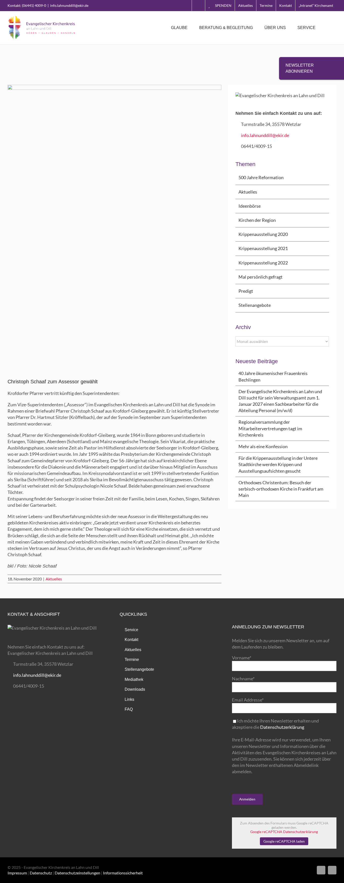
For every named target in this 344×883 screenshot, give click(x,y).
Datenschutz (41, 872)
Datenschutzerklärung (282, 727)
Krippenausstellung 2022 (263, 262)
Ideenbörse (249, 206)
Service (131, 630)
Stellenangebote (254, 305)
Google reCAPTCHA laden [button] (284, 841)
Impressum (17, 872)
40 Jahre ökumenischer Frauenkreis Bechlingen (272, 376)
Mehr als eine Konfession (263, 446)
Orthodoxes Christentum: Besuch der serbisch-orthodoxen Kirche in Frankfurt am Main (280, 489)
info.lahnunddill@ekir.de (69, 5)
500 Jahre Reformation (261, 177)
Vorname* (241, 657)
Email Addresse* (248, 700)
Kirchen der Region (257, 220)
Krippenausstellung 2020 (263, 234)
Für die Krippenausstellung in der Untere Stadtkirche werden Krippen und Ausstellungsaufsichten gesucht (278, 464)
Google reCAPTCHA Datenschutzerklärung (284, 832)
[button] (328, 27)
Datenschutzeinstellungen (77, 872)
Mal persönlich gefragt (260, 277)
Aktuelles (54, 578)
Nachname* (243, 678)
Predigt (245, 291)
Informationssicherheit (123, 872)
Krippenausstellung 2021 (263, 248)
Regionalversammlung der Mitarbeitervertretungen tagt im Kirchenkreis (270, 428)
